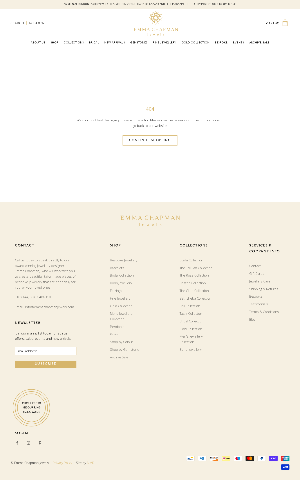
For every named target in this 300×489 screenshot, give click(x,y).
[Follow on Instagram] (28, 443)
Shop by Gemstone (124, 349)
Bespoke (221, 42)
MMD (90, 462)
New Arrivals (114, 42)
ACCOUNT (38, 23)
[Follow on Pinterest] (40, 443)
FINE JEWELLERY (164, 42)
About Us (38, 42)
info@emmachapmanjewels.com (49, 307)
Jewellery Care (259, 281)
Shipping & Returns (263, 289)
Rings (114, 334)
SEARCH (18, 23)
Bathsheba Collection (195, 298)
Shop (54, 42)
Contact (255, 266)
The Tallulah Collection (196, 268)
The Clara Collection (194, 290)
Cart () (272, 23)
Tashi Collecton (191, 313)
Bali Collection (190, 306)
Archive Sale (259, 42)
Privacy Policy (62, 462)
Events (238, 42)
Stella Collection (191, 260)
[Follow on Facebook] (17, 443)
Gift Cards (256, 273)
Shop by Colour (121, 342)
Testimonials (258, 304)
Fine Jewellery (120, 298)
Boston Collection (193, 283)
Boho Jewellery (121, 283)
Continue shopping (150, 140)
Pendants (117, 326)
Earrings (116, 290)
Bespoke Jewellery (123, 260)
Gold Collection (196, 42)
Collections (74, 42)
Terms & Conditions (264, 311)
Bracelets (117, 268)
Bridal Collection (122, 275)
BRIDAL (94, 42)
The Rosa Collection (194, 275)
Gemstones (139, 42)
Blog (252, 319)
